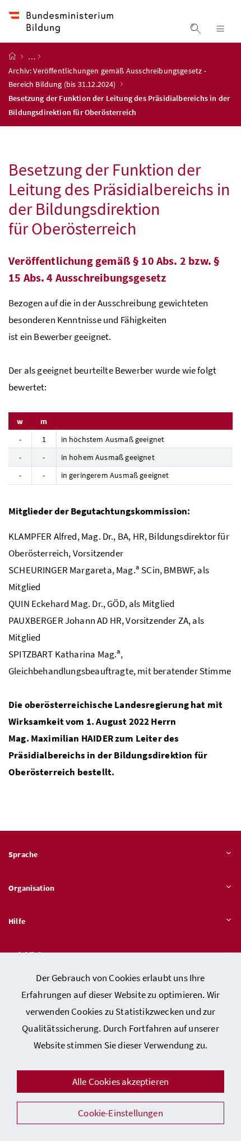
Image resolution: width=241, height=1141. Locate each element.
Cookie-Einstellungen (120, 1113)
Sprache (23, 854)
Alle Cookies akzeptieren (120, 1081)
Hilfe (16, 921)
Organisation (31, 888)
